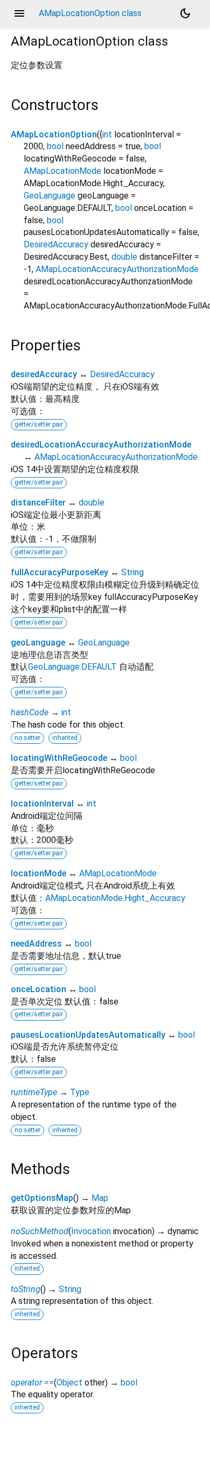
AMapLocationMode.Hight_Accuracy (115, 898)
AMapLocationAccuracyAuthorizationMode (117, 269)
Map (100, 1198)
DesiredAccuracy (56, 244)
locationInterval (42, 803)
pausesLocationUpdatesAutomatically (88, 1035)
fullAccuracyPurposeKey (59, 572)
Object (69, 1382)
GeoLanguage (49, 195)
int (107, 134)
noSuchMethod (39, 1231)
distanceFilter (38, 502)
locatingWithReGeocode (59, 758)
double (124, 257)
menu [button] (19, 13)
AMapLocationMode (62, 171)
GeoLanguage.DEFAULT (72, 667)
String (132, 572)
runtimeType (34, 1092)
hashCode (29, 712)
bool (55, 146)
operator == (32, 1382)
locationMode (38, 873)
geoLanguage (38, 642)
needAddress (36, 944)
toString (25, 1289)
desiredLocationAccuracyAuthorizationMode (101, 444)
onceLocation (38, 989)
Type (79, 1092)
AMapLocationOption (54, 134)
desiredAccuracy (44, 374)
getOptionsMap (42, 1198)
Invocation (91, 1231)
